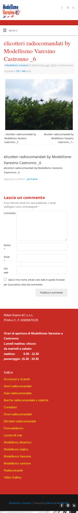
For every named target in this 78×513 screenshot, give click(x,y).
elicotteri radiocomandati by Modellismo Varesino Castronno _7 (59, 138)
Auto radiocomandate (18, 393)
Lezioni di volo (13, 435)
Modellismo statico (16, 449)
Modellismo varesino (17, 463)
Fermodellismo (13, 428)
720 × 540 (20, 71)
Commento (7, 213)
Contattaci (10, 407)
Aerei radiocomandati (17, 386)
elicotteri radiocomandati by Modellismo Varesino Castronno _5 (20, 138)
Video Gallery (12, 477)
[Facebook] (61, 8)
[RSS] (73, 8)
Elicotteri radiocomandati (20, 421)
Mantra (50, 503)
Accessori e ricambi (17, 379)
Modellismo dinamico (17, 442)
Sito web (6, 270)
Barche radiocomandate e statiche (26, 400)
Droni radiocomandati (18, 414)
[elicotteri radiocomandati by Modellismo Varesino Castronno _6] (39, 104)
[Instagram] (67, 8)
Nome (7, 247)
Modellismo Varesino (17, 65)
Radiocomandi (13, 470)
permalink (32, 179)
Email (7, 258)
